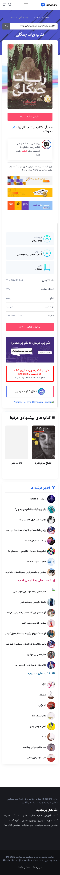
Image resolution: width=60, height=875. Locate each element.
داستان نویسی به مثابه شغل (33, 602)
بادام (43, 737)
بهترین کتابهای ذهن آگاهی (33, 623)
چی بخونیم (27, 825)
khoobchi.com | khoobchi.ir (17, 860)
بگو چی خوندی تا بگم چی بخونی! (30, 509)
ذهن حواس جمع (38, 726)
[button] (9, 5)
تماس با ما (24, 867)
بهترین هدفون (29, 820)
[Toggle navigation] (26, 5)
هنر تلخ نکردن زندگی (36, 757)
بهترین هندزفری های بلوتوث (32, 520)
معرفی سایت (35, 816)
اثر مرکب (42, 705)
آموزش (47, 816)
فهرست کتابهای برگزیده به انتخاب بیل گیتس (25, 633)
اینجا (14, 127)
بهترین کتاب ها (12, 825)
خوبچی (41, 820)
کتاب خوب (52, 820)
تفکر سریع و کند (39, 716)
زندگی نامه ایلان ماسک (35, 540)
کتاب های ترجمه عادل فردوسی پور (30, 665)
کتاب (55, 816)
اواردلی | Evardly (38, 499)
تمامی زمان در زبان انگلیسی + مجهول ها (27, 551)
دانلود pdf (22, 816)
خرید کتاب (14, 820)
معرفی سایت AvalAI (36, 561)
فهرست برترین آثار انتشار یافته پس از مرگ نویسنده (23, 612)
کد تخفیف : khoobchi (30, 373)
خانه (47, 17)
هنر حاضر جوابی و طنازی (34, 747)
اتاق (44, 684)
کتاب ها (36, 17)
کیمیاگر (42, 695)
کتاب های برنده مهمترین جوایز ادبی (29, 591)
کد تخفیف (9, 816)
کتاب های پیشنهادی (36, 654)
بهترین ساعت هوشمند (46, 825)
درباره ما (37, 867)
